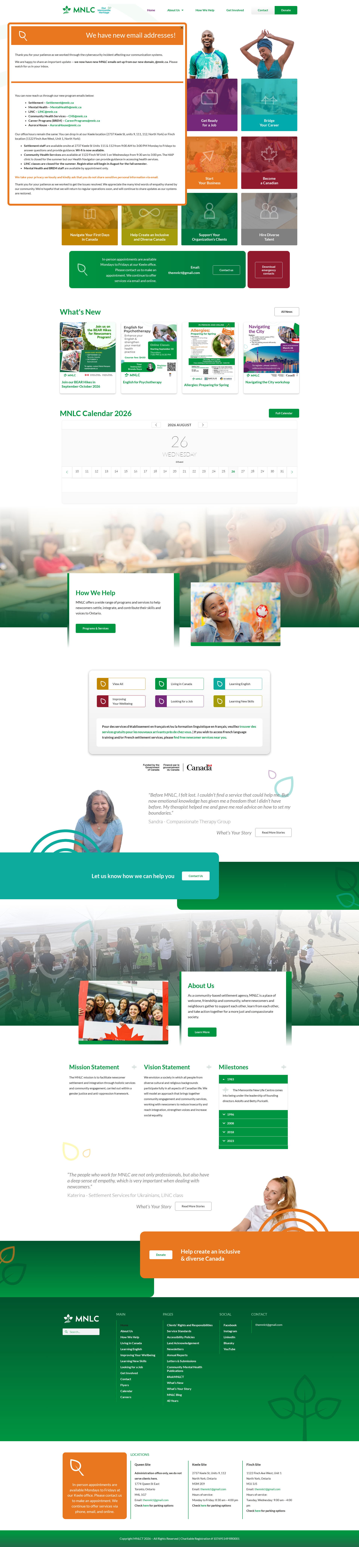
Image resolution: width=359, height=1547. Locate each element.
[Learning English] (238, 684)
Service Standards (179, 1331)
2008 (230, 1123)
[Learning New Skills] (238, 701)
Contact (125, 1379)
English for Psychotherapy (142, 382)
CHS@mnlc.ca (77, 116)
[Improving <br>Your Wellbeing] (121, 701)
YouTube (229, 1349)
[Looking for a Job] (179, 701)
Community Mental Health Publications (184, 1368)
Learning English (131, 1349)
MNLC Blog (174, 1394)
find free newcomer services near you (200, 737)
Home (151, 10)
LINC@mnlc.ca (47, 111)
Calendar (126, 1391)
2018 (230, 1132)
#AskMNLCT (175, 1376)
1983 (230, 1079)
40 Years (172, 1400)
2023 (230, 1141)
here (146, 1505)
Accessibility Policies (181, 1337)
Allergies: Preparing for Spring (206, 385)
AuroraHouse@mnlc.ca (65, 125)
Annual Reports (177, 1355)
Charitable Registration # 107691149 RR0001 (210, 1538)
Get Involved (235, 10)
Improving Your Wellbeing (137, 1355)
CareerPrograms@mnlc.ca (82, 120)
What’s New (175, 1382)
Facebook (230, 1325)
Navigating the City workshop (268, 382)
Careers (125, 1397)
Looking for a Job (131, 1367)
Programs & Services (96, 628)
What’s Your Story (179, 1388)
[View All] (121, 684)
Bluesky (229, 1343)
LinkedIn (229, 1337)
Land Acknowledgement (183, 1343)
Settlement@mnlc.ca (60, 102)
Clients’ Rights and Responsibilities (190, 1325)
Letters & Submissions (181, 1361)
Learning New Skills (133, 1361)
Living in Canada (131, 1343)
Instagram (230, 1331)
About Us (173, 10)
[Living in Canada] (179, 684)
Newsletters (175, 1349)
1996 (230, 1114)
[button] (253, 1079)
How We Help (205, 10)
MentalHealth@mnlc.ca (65, 107)
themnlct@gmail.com (184, 273)
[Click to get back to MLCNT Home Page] (81, 1318)
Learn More (202, 1032)
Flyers (124, 1385)
